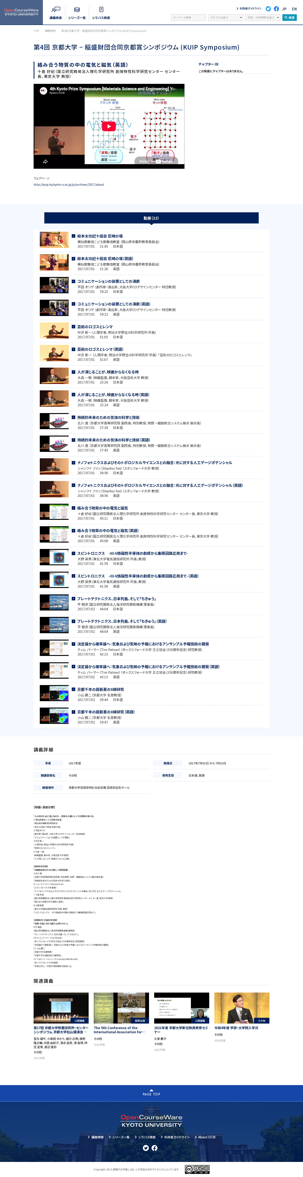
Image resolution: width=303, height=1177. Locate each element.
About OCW (206, 1137)
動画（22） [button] (151, 218)
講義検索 (97, 1137)
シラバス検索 (147, 1137)
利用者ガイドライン (177, 1137)
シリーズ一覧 (121, 1137)
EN (294, 8)
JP (284, 8)
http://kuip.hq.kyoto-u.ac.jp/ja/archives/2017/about (69, 184)
